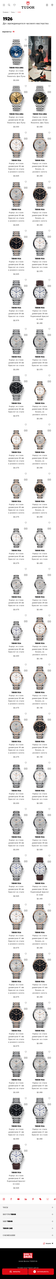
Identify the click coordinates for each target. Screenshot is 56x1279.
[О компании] (28, 1235)
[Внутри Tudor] (28, 1214)
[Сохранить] (26, 40)
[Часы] (28, 1207)
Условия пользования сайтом (28, 1268)
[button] (9, 5)
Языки (48, 1243)
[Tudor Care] (28, 1228)
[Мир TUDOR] (28, 1221)
